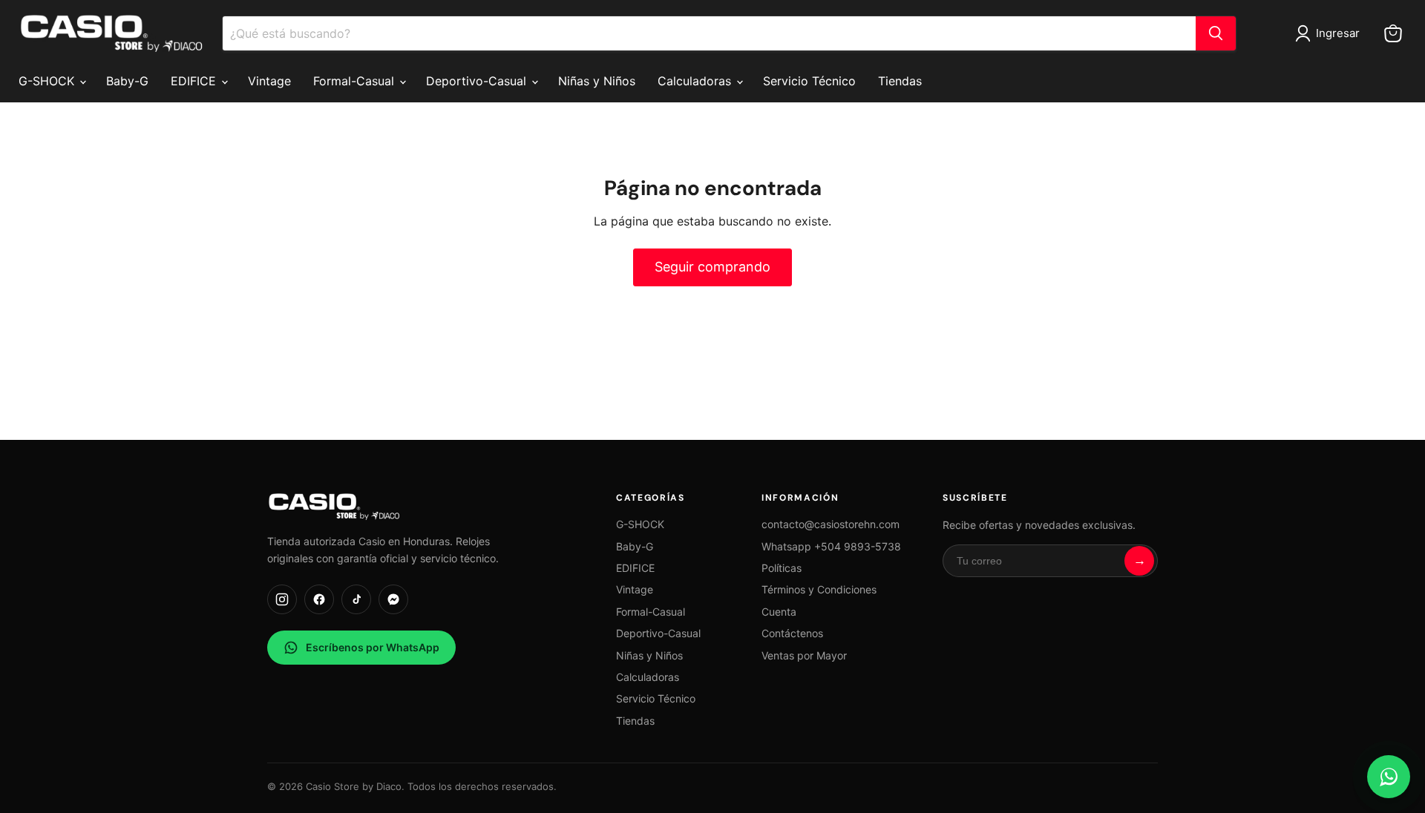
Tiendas (900, 80)
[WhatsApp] (1388, 776)
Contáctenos (792, 633)
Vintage (269, 80)
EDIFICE (195, 80)
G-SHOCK (48, 80)
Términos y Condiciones (819, 589)
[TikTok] (356, 599)
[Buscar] (1216, 33)
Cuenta (778, 611)
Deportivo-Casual (478, 80)
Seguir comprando (712, 266)
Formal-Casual (355, 80)
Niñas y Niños (596, 80)
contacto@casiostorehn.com (830, 524)
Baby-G (127, 80)
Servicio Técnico (809, 80)
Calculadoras (696, 80)
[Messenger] (393, 599)
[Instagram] (282, 599)
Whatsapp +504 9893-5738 (831, 546)
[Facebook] (319, 599)
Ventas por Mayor (804, 655)
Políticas (781, 568)
